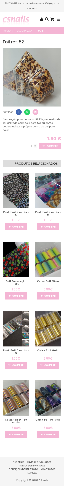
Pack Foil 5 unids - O (16, 351)
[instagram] (35, 112)
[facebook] (19, 112)
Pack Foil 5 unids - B (48, 213)
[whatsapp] (27, 112)
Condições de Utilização (23, 469)
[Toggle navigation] (58, 19)
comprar (52, 146)
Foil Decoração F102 (16, 282)
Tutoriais (18, 462)
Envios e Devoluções (39, 462)
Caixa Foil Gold (48, 350)
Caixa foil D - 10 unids (16, 421)
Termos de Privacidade (32, 465)
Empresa (32, 472)
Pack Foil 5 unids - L (16, 213)
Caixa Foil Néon (48, 281)
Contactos (48, 469)
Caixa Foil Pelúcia (48, 419)
